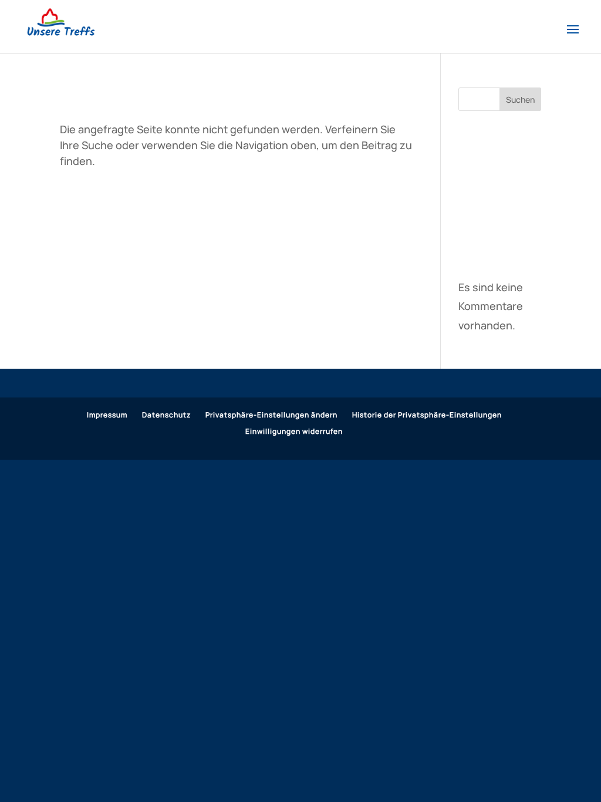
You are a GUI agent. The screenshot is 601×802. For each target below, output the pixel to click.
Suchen (520, 99)
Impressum (107, 415)
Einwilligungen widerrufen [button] (294, 431)
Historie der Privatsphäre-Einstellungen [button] (427, 415)
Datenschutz (166, 415)
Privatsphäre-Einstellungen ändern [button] (271, 415)
